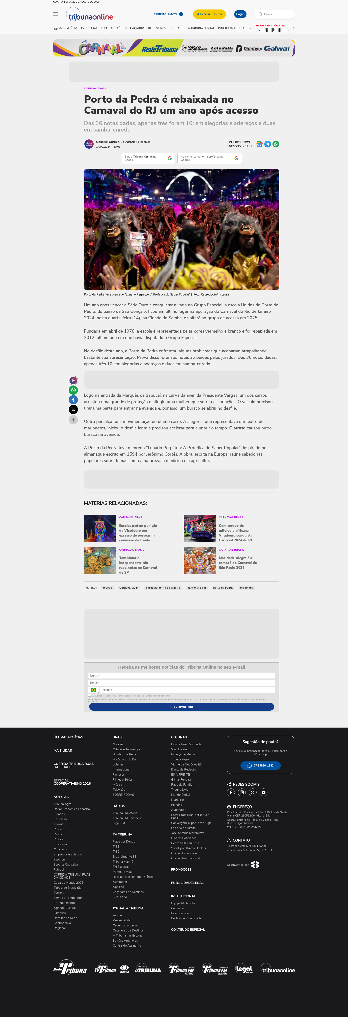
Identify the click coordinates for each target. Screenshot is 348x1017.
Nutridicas (177, 799)
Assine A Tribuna (209, 14)
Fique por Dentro (124, 841)
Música (117, 784)
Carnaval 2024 (129, 587)
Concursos (61, 849)
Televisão (119, 789)
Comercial (177, 908)
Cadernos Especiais (126, 925)
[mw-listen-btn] (73, 380)
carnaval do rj (196, 587)
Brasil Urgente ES (124, 856)
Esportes (60, 859)
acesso (107, 587)
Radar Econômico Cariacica (72, 809)
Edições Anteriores (125, 940)
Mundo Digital (180, 794)
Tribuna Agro (62, 804)
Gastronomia (62, 923)
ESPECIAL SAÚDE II (113, 28)
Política (58, 839)
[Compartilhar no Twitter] (73, 409)
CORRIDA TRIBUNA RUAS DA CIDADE (74, 765)
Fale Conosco (180, 913)
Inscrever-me (181, 707)
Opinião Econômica (184, 853)
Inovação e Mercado (184, 754)
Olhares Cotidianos (183, 838)
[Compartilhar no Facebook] (73, 400)
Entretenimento (64, 902)
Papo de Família (182, 784)
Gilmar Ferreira (181, 779)
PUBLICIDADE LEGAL (187, 883)
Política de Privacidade (186, 918)
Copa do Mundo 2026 (68, 882)
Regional (59, 928)
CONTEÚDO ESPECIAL (188, 929)
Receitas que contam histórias (133, 876)
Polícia (58, 829)
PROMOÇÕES (181, 869)
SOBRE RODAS (123, 794)
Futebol (59, 869)
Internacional (121, 769)
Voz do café (179, 749)
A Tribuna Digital (201, 28)
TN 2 (116, 851)
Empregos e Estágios (68, 854)
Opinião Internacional (185, 858)
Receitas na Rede (65, 918)
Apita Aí (118, 887)
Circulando (120, 897)
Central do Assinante (127, 945)
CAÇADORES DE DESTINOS (148, 28)
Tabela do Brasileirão (67, 887)
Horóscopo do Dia (125, 759)
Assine (117, 915)
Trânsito (59, 824)
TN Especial (120, 866)
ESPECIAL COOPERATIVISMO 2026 (72, 782)
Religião (59, 834)
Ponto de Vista (123, 871)
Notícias (118, 744)
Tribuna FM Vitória (125, 813)
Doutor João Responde (186, 744)
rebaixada (246, 587)
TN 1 (116, 846)
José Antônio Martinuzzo (187, 833)
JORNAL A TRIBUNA (128, 908)
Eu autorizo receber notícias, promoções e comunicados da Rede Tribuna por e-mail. (130, 696)
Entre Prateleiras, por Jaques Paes (190, 816)
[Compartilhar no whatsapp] (73, 390)
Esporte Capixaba (66, 864)
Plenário (176, 804)
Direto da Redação (183, 769)
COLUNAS (179, 737)
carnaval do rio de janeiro (163, 587)
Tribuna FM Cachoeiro (127, 818)
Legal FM (119, 823)
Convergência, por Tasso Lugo (191, 823)
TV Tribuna (89, 28)
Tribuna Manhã (123, 861)
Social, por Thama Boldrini (188, 848)
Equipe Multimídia (183, 903)
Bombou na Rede (124, 754)
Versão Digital (122, 920)
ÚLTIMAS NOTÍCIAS (68, 737)
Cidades (59, 814)
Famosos (60, 913)
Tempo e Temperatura (68, 897)
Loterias (118, 764)
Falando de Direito (183, 828)
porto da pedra (223, 587)
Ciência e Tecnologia (126, 749)
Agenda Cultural (65, 907)
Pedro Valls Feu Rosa (185, 843)
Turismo (59, 892)
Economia (60, 844)
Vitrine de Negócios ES (186, 764)
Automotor (120, 881)
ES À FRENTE (180, 774)
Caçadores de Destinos (128, 892)
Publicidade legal (232, 28)
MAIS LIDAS (63, 750)
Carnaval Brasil (95, 88)
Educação (60, 819)
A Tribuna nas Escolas (127, 935)
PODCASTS (177, 28)
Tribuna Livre (179, 789)
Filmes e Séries (123, 779)
